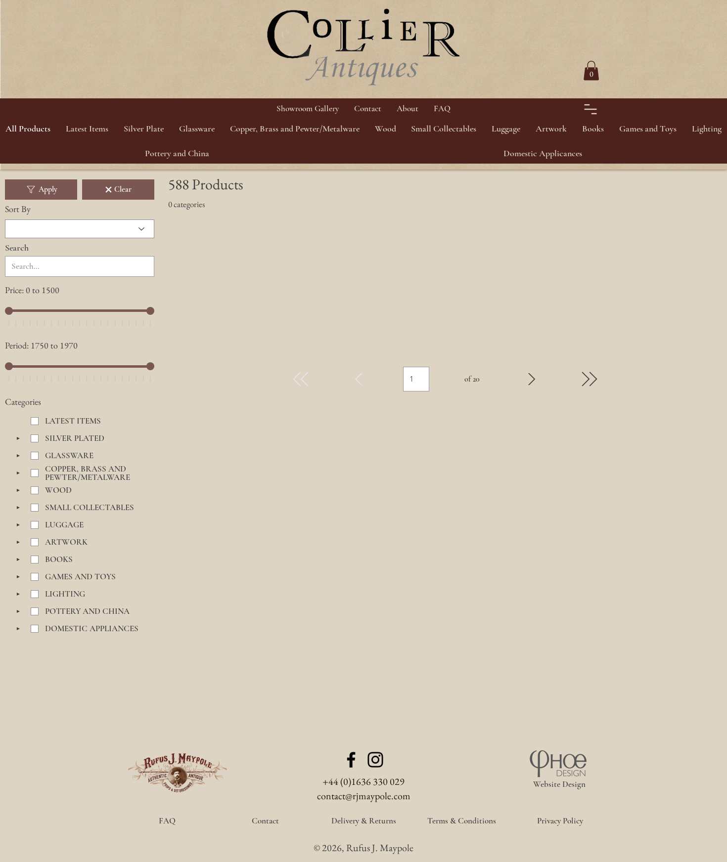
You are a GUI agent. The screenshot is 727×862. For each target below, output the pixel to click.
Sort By (18, 209)
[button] (144, 128)
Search (17, 247)
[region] (702, 50)
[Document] (590, 109)
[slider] (9, 311)
